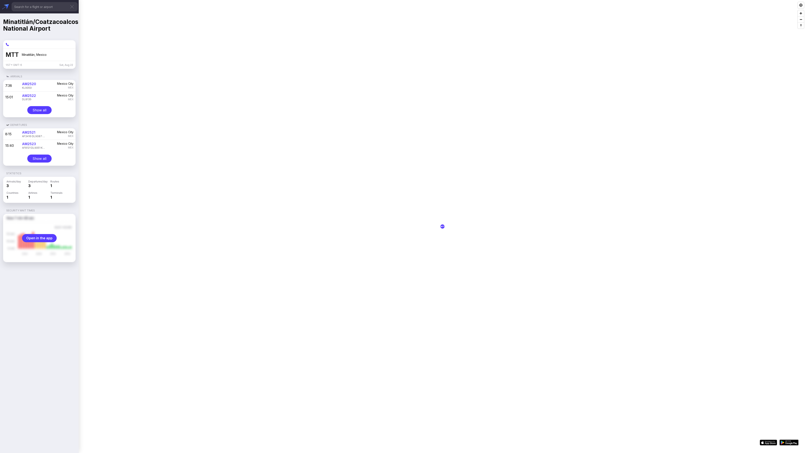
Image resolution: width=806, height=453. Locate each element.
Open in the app (39, 238)
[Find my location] (801, 5)
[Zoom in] (801, 13)
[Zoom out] (801, 19)
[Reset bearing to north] (801, 25)
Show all (39, 110)
